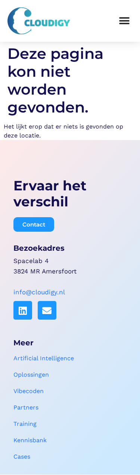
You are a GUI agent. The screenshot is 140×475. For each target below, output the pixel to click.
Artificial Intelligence (43, 358)
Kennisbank (30, 440)
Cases (21, 456)
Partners (25, 407)
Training (25, 423)
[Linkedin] (22, 310)
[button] (124, 20)
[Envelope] (47, 310)
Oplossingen (31, 374)
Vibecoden (28, 391)
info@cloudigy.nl (39, 292)
